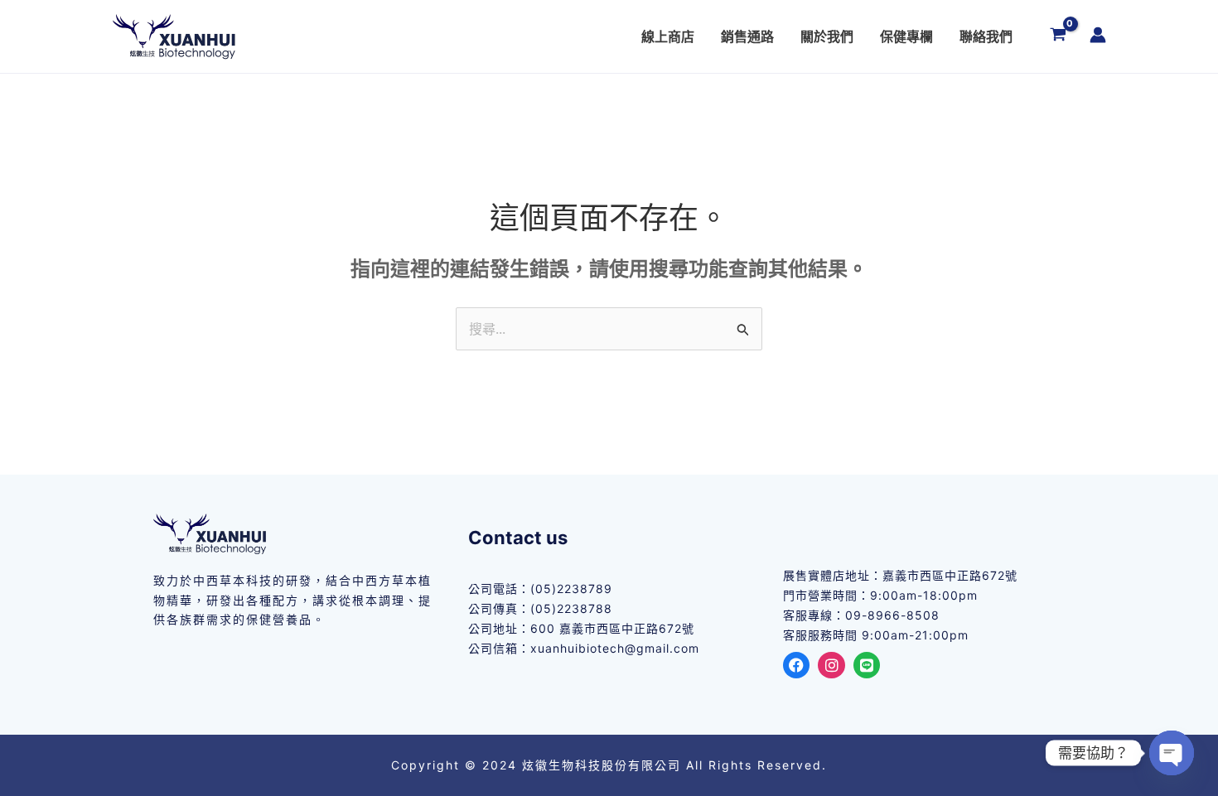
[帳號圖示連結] (1098, 35)
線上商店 (667, 36)
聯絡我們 (986, 36)
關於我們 (826, 36)
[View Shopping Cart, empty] (1057, 36)
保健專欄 (906, 36)
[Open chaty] (1171, 753)
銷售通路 (747, 36)
